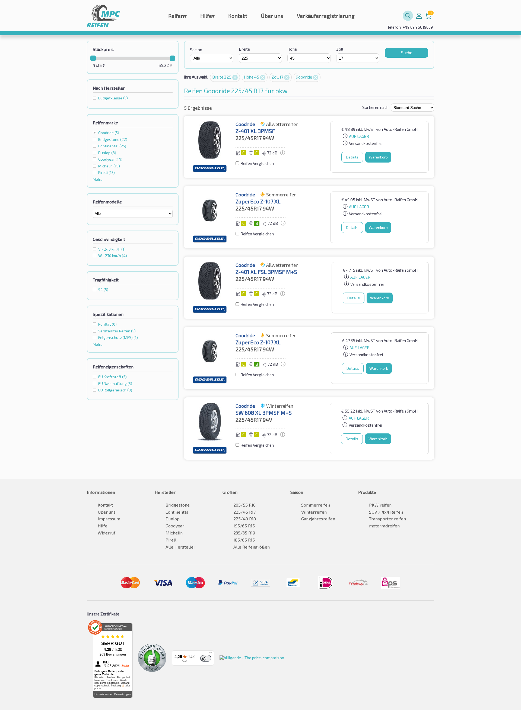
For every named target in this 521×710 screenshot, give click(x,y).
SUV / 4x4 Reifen (386, 511)
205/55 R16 (244, 504)
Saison (196, 49)
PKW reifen (380, 504)
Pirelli (171, 539)
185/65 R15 (244, 539)
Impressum (109, 518)
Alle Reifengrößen (251, 546)
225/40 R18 (244, 518)
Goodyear (175, 525)
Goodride (108, 132)
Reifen (177, 15)
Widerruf (106, 532)
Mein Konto (419, 16)
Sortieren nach (375, 107)
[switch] (205, 658)
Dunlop (173, 518)
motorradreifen (384, 525)
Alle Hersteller (180, 546)
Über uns (272, 15)
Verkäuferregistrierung (326, 15)
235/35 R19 (244, 532)
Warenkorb (378, 157)
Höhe (292, 49)
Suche (406, 52)
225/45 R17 (244, 511)
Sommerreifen (315, 504)
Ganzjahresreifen (318, 518)
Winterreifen (314, 511)
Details (352, 157)
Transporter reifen (387, 518)
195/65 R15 (244, 525)
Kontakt (237, 15)
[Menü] (211, 653)
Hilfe (207, 15)
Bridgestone (178, 504)
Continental (177, 511)
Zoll (339, 49)
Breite (244, 49)
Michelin (174, 532)
